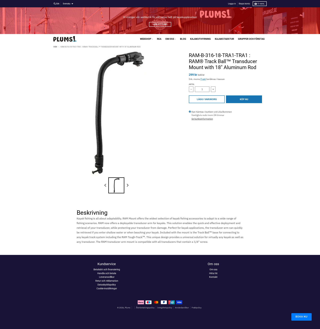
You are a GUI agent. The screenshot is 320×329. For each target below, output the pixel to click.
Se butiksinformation (202, 119)
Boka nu (302, 317)
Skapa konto (244, 4)
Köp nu (244, 99)
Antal (191, 84)
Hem (55, 47)
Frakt (203, 79)
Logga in (232, 4)
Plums (127, 307)
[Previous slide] (105, 185)
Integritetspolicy (164, 307)
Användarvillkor (182, 307)
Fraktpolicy (197, 307)
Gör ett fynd (160, 24)
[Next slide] (127, 185)
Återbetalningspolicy (145, 307)
